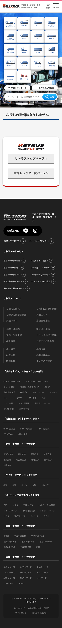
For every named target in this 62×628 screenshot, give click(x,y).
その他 (46, 516)
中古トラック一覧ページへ (31, 173)
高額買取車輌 (43, 320)
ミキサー (20, 398)
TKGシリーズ (42, 567)
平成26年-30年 (37, 536)
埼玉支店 (47, 454)
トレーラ (7, 398)
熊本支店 (47, 460)
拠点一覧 (10, 355)
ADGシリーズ (9, 578)
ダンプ (47, 387)
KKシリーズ (8, 584)
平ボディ (24, 392)
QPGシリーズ (26, 567)
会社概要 (10, 349)
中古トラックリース (11, 275)
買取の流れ (11, 320)
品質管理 (10, 341)
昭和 (38, 547)
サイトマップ (19, 608)
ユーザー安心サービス (40, 275)
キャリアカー (38, 392)
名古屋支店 (21, 460)
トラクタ (53, 392)
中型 (14, 485)
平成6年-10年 (9, 547)
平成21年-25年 (9, 542)
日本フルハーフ (10, 511)
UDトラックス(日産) (46, 505)
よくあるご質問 (44, 361)
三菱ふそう (28, 505)
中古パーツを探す (11, 268)
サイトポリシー (21, 613)
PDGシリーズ (42, 573)
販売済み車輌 (43, 329)
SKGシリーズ (25, 573)
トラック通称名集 (45, 341)
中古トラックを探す (11, 261)
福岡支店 (35, 460)
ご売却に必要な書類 (46, 309)
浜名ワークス (20, 516)
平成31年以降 (20, 536)
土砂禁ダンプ (9, 392)
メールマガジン (38, 241)
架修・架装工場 (14, 335)
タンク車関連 (23, 403)
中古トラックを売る (39, 261)
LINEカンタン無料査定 (40, 281)
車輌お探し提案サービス (13, 289)
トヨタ (6, 516)
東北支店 (22, 454)
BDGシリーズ (26, 578)
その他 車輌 (8, 409)
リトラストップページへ (31, 158)
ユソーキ (34, 516)
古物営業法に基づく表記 (38, 608)
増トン (24, 485)
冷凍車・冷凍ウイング (29, 387)
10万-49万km (44, 429)
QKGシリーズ (9, 567)
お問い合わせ (11, 241)
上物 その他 (24, 409)
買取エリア (42, 314)
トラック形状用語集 (46, 335)
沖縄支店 (7, 465)
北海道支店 (8, 454)
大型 (34, 485)
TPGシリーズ (9, 573)
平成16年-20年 (28, 542)
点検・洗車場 (13, 329)
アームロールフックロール (37, 381)
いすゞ (15, 505)
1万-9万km (8, 434)
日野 (5, 505)
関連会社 (10, 361)
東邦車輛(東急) (28, 511)
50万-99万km (26, 429)
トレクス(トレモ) (47, 511)
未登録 (6, 536)
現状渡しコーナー (42, 403)
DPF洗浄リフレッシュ (40, 268)
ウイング (33, 398)
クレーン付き (9, 387)
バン (43, 398)
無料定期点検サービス (12, 281)
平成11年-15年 (46, 542)
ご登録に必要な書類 (16, 314)
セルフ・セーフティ (11, 381)
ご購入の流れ (13, 309)
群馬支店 (34, 454)
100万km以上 (9, 429)
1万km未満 (22, 434)
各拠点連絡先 (43, 355)
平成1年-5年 (25, 547)
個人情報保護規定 (39, 613)
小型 (5, 485)
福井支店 (7, 460)
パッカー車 (8, 403)
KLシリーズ (42, 578)
